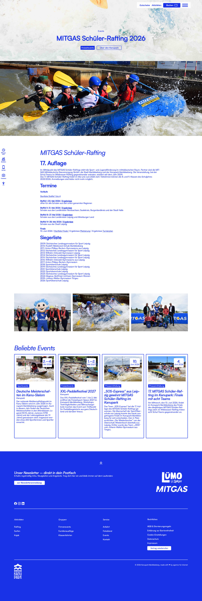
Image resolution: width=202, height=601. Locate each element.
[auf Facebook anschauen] (15, 503)
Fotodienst (107, 531)
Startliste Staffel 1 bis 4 (50, 196)
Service (106, 519)
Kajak (16, 535)
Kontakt (106, 539)
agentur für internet (180, 565)
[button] (185, 7)
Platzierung (85, 231)
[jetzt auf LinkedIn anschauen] (23, 503)
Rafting (17, 527)
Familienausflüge (66, 531)
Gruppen (62, 519)
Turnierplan (108, 231)
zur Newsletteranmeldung (29, 482)
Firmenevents (64, 527)
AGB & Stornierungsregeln (159, 526)
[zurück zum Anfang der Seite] (101, 463)
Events (106, 535)
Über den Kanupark (109, 47)
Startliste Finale (61, 231)
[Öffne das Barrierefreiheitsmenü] (3, 184)
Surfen (17, 531)
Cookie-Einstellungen (156, 535)
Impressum (152, 543)
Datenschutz (153, 539)
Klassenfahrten (65, 535)
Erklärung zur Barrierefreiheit (160, 530)
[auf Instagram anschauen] (19, 503)
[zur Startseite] (101, 11)
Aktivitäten (19, 519)
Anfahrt (106, 527)
